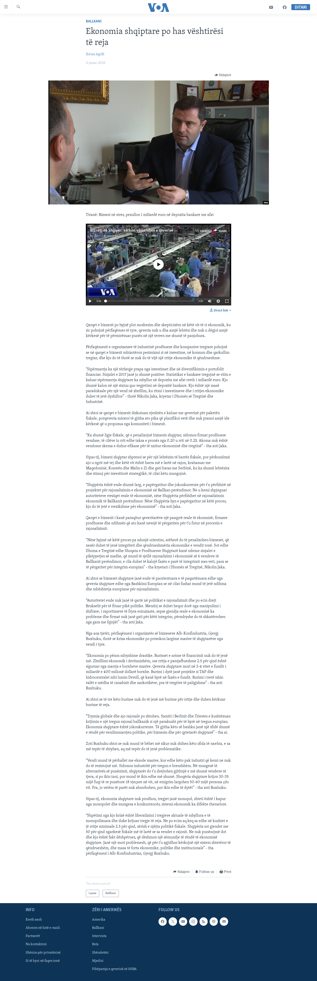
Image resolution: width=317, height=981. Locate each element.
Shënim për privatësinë (43, 952)
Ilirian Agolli (95, 54)
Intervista (99, 936)
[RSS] (203, 922)
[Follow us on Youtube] (183, 922)
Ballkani (94, 22)
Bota (95, 944)
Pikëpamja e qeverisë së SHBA (114, 969)
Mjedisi (98, 961)
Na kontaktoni (36, 944)
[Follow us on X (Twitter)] (173, 922)
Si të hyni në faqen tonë (43, 961)
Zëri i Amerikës (106, 236)
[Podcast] (214, 922)
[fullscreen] (227, 301)
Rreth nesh (34, 920)
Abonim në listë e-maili (43, 928)
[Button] (223, 75)
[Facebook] (284, 7)
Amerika (98, 920)
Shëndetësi (100, 952)
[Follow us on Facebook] (162, 922)
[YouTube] (271, 7)
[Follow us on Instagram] (193, 922)
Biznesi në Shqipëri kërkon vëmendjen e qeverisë (131, 230)
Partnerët (33, 936)
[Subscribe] (224, 922)
